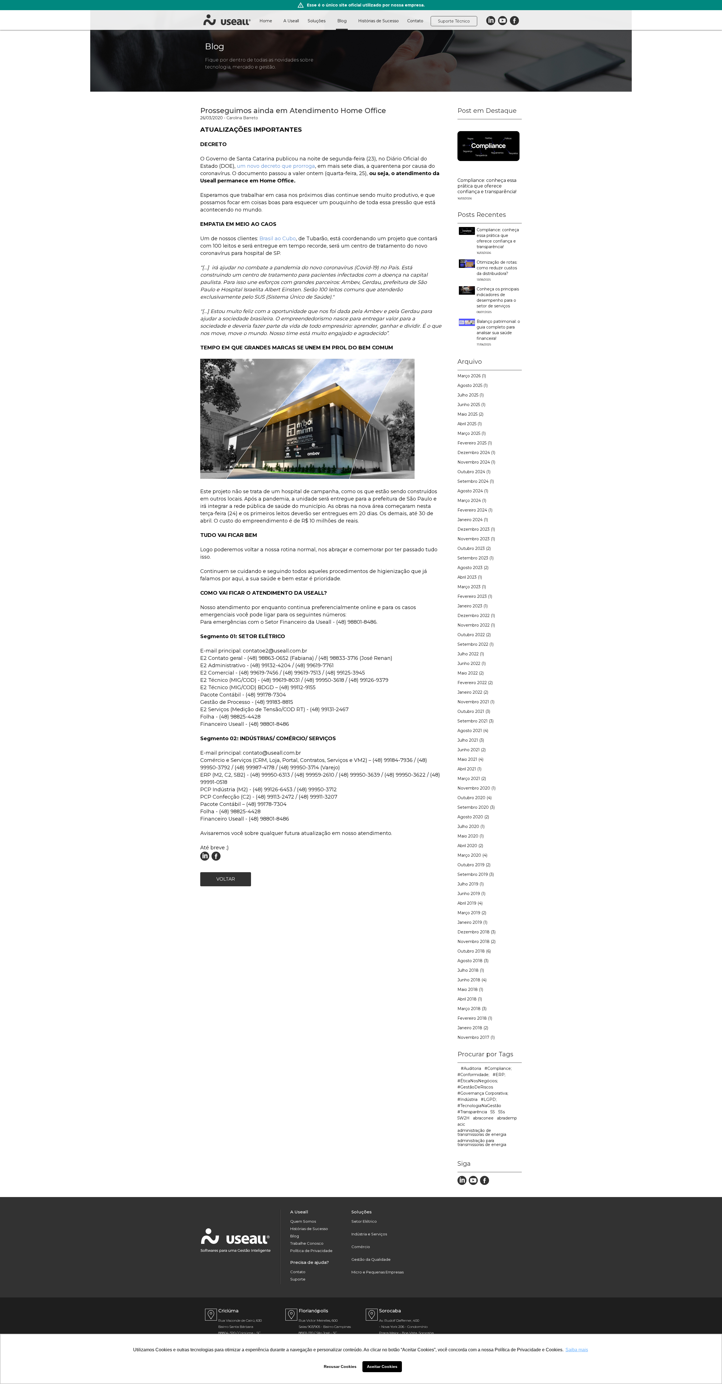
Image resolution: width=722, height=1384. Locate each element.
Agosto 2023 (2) (472, 567)
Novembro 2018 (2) (476, 941)
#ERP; (499, 1074)
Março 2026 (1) (471, 375)
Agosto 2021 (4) (472, 730)
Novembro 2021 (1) (475, 701)
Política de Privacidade (311, 1251)
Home (265, 20)
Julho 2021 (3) (470, 740)
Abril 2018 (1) (469, 999)
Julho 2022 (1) (470, 653)
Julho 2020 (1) (471, 826)
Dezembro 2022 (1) (476, 615)
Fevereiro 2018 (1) (474, 1018)
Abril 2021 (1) (469, 769)
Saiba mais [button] (576, 1349)
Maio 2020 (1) (470, 836)
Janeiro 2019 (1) (472, 922)
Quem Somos (303, 1221)
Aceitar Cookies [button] (382, 1366)
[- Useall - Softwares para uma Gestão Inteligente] (227, 20)
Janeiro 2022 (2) (472, 692)
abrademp (507, 1118)
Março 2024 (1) (471, 500)
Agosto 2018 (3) (472, 960)
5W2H (463, 1118)
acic (461, 1124)
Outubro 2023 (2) (474, 548)
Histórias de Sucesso (378, 20)
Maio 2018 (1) (470, 989)
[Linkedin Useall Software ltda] (204, 859)
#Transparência (472, 1111)
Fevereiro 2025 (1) (474, 443)
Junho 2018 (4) (472, 979)
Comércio (360, 1247)
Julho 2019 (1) (470, 884)
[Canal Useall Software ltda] (473, 1183)
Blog (342, 20)
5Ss (501, 1111)
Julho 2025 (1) (470, 395)
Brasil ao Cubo (277, 238)
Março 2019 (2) (471, 912)
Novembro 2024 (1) (476, 462)
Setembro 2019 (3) (475, 874)
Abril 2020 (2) (470, 845)
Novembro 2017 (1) (476, 1037)
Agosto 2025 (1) (472, 385)
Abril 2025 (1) (469, 423)
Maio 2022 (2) (470, 673)
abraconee (483, 1118)
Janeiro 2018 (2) (472, 1027)
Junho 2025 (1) (471, 404)
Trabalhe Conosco (306, 1243)
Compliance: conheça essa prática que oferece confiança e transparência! (486, 186)
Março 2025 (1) (471, 433)
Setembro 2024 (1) (475, 481)
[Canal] (502, 21)
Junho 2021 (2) (471, 749)
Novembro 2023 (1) (476, 538)
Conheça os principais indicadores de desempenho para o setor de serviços (498, 300)
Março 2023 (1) (471, 586)
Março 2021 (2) (471, 778)
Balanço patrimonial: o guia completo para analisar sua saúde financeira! (498, 332)
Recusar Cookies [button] (340, 1366)
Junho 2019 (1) (471, 893)
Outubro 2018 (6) (474, 951)
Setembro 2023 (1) (475, 558)
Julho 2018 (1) (470, 970)
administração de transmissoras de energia (481, 1132)
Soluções (316, 20)
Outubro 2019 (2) (473, 864)
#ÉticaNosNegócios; (477, 1080)
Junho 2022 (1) (471, 663)
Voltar (225, 879)
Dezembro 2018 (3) (476, 932)
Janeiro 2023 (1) (472, 606)
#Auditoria (471, 1068)
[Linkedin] (490, 21)
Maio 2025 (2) (470, 414)
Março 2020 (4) (472, 855)
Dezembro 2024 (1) (476, 452)
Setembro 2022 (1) (475, 644)
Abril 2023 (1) (469, 577)
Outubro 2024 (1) (473, 471)
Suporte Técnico (454, 21)
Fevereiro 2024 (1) (474, 510)
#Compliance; (498, 1068)
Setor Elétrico (364, 1221)
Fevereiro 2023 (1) (474, 596)
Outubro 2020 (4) (474, 797)
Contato (415, 20)
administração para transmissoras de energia (481, 1142)
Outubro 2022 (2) (474, 634)
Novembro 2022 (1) (476, 625)
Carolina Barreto (242, 117)
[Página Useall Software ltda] (484, 1183)
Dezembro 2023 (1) (476, 529)
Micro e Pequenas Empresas (377, 1272)
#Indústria (467, 1099)
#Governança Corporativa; (482, 1093)
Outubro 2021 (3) (473, 711)
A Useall (291, 20)
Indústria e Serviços (369, 1234)
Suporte (297, 1279)
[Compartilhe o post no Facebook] (216, 859)
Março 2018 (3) (472, 1008)
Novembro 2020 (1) (476, 788)
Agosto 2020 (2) (473, 816)
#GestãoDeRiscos (475, 1087)
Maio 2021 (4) (470, 759)
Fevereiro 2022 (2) (475, 682)
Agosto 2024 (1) (472, 490)
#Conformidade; (473, 1074)
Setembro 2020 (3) (476, 807)
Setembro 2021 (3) (475, 721)
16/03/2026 (464, 198)
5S (492, 1111)
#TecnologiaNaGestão (479, 1105)
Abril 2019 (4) (470, 903)
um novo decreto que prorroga (275, 166)
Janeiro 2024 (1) (472, 519)
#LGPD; (489, 1099)
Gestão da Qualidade (371, 1259)
